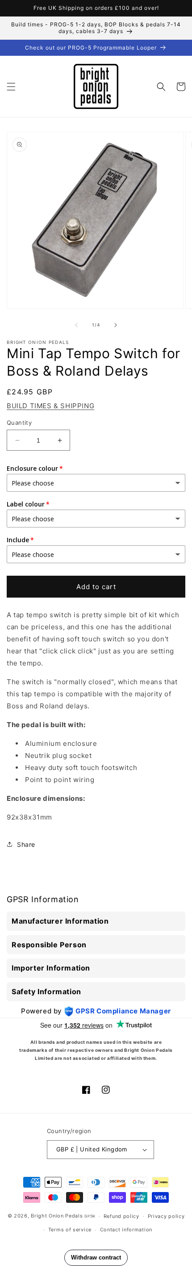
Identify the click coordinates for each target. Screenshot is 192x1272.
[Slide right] (115, 325)
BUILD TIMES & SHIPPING (50, 406)
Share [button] (26, 844)
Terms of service (70, 1229)
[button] (11, 86)
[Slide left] (76, 325)
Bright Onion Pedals (57, 1216)
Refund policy (121, 1216)
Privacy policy (166, 1216)
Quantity (19, 422)
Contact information (126, 1229)
